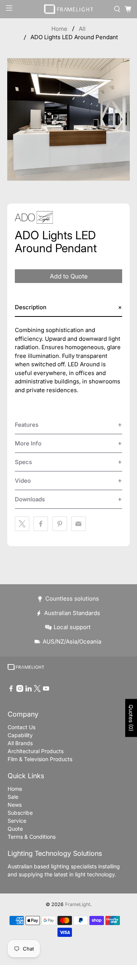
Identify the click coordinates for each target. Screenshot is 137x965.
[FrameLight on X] (37, 690)
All (82, 29)
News (15, 804)
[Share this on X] (22, 524)
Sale (13, 796)
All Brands (20, 743)
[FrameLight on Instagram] (19, 690)
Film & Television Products (40, 759)
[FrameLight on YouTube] (46, 690)
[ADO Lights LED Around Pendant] (68, 119)
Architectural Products (36, 751)
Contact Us (21, 727)
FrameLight (77, 904)
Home (59, 29)
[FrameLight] (68, 9)
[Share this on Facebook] (40, 524)
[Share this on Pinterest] (60, 524)
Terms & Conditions (32, 836)
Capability (20, 735)
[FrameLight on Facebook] (11, 690)
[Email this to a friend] (78, 524)
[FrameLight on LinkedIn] (28, 690)
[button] (68, 307)
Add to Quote (69, 276)
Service (17, 820)
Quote (15, 828)
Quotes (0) (131, 717)
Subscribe (20, 812)
